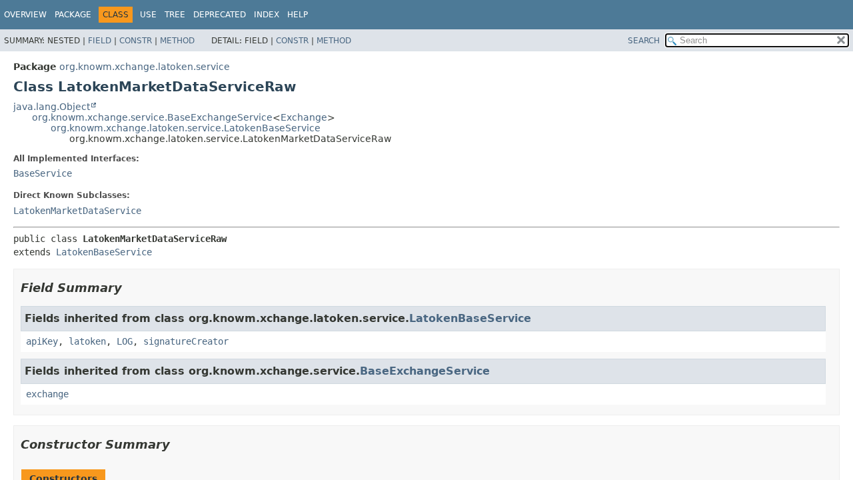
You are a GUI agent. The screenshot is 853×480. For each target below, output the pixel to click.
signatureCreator (186, 341)
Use (148, 14)
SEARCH (644, 40)
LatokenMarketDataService (77, 210)
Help (297, 14)
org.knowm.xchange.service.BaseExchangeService (152, 117)
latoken (87, 341)
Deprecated (219, 14)
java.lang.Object (51, 106)
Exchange (304, 117)
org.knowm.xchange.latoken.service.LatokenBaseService (186, 128)
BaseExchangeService (425, 371)
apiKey (42, 341)
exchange (47, 394)
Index (266, 14)
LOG (125, 341)
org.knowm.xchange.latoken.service (144, 66)
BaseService (42, 173)
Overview (25, 14)
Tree (175, 14)
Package (73, 14)
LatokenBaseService (104, 252)
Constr (135, 40)
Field (99, 40)
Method (177, 40)
